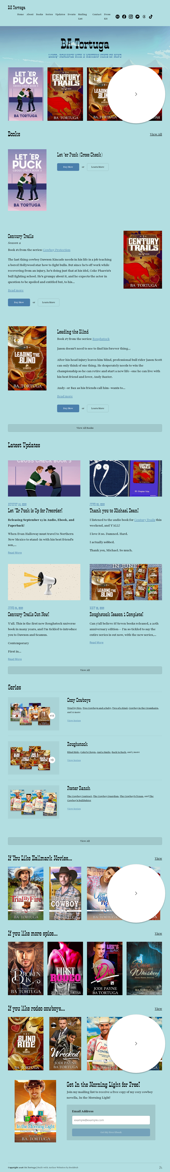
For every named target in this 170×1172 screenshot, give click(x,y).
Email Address (63, 602)
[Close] (120, 536)
